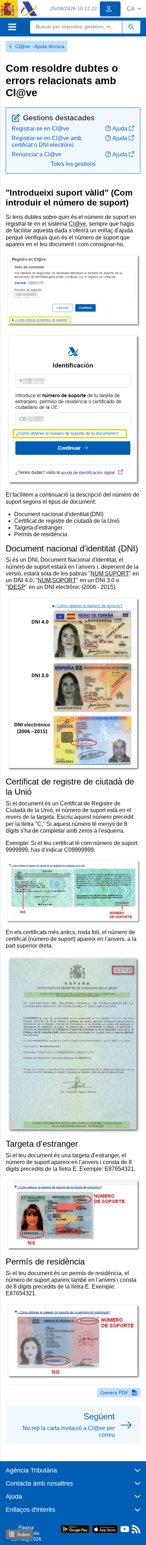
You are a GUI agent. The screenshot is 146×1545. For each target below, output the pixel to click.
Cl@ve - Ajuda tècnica (39, 46)
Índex (23, 1534)
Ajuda (119, 129)
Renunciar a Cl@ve (36, 154)
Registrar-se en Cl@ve (40, 129)
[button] (134, 9)
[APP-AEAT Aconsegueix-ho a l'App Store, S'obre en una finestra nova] (105, 1529)
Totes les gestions (73, 164)
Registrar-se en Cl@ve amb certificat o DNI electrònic (47, 141)
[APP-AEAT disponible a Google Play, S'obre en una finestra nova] (75, 1529)
